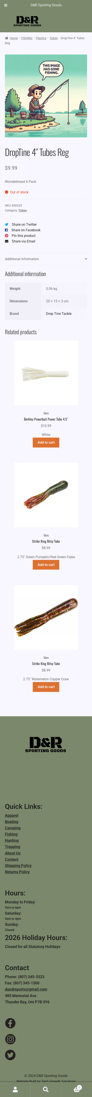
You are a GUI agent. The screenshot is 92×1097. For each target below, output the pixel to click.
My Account (15, 1089)
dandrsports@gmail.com (26, 989)
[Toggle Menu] (6, 5)
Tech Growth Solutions (59, 1081)
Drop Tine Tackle (58, 314)
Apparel (11, 815)
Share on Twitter (24, 224)
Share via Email (23, 241)
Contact (11, 859)
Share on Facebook (25, 230)
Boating (11, 821)
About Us (13, 853)
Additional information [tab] (22, 259)
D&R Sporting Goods (46, 5)
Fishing (11, 834)
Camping (13, 828)
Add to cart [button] (46, 442)
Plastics (41, 38)
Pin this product (24, 236)
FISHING (27, 38)
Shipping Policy (18, 865)
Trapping (12, 846)
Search (46, 1089)
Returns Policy (17, 872)
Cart (70, 1086)
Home (14, 38)
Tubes (54, 38)
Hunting (12, 840)
